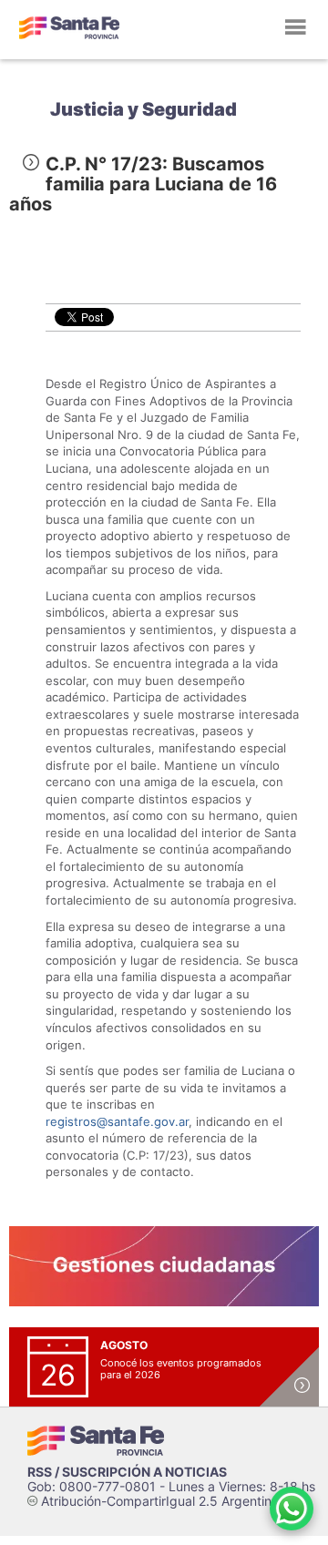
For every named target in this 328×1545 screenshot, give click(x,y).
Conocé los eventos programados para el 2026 (180, 1368)
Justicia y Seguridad (143, 109)
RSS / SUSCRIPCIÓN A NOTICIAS (127, 1471)
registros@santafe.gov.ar (117, 1121)
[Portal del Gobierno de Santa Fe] (69, 27)
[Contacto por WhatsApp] (291, 1508)
